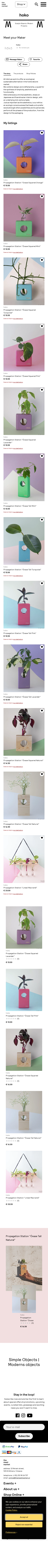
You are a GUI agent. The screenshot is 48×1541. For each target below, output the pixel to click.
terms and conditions (31, 780)
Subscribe (24, 771)
